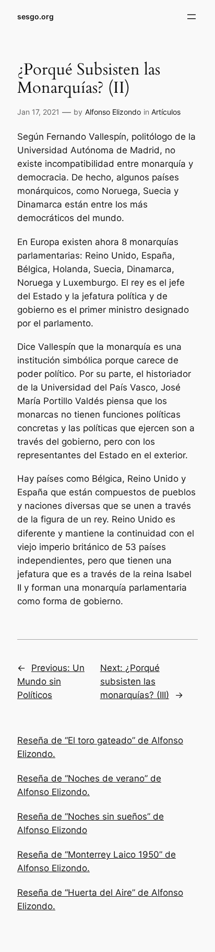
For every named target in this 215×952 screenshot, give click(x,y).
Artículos (166, 111)
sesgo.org (35, 16)
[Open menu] (191, 16)
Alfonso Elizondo (113, 111)
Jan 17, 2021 (38, 111)
